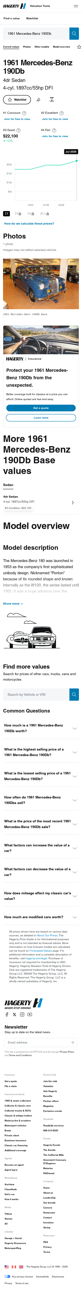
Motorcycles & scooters (18, 1120)
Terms (46, 1252)
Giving (46, 1227)
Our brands (49, 1202)
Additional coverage (15, 1150)
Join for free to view (17, 119)
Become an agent (14, 1165)
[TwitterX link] (14, 1014)
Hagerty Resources (15, 1243)
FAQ (45, 1242)
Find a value (12, 18)
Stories (8, 1218)
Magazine (48, 1106)
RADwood (48, 1173)
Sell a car (10, 1194)
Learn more (41, 417)
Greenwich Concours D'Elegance (54, 1162)
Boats (8, 1130)
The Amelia (49, 1150)
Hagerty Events (51, 1145)
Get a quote (41, 407)
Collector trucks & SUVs (18, 1110)
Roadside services (53, 1125)
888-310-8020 (50, 1130)
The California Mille (53, 1155)
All (6, 1223)
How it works (11, 1199)
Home (46, 1188)
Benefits (47, 1096)
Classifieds (11, 1189)
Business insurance (15, 1140)
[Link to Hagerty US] (7, 1266)
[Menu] (76, 6)
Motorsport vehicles (15, 1125)
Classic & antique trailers (18, 1115)
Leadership (49, 1197)
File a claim (11, 1086)
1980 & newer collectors (18, 1100)
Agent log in (11, 1170)
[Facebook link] (7, 1014)
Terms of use (21, 1283)
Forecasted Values (41, 950)
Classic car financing (16, 1145)
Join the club (50, 1081)
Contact (47, 1217)
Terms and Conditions (20, 1055)
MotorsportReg (13, 1248)
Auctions (9, 1184)
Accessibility (42, 1276)
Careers (47, 1207)
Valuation (48, 1086)
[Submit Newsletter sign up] (72, 1042)
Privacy (47, 1247)
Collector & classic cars (18, 1105)
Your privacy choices (22, 1276)
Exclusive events (52, 1111)
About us (48, 1192)
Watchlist (32, 18)
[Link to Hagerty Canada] (14, 1266)
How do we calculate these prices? (29, 223)
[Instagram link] (22, 1014)
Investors (48, 1222)
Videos (8, 1213)
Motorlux (48, 1168)
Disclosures (58, 1276)
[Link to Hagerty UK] (21, 1266)
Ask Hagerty (50, 1091)
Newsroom (49, 1212)
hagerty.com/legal (36, 958)
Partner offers (51, 1101)
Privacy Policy (67, 1052)
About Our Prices (47, 935)
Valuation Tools (40, 5)
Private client (12, 1135)
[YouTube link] (30, 1014)
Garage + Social (13, 1238)
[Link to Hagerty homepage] (24, 1003)
